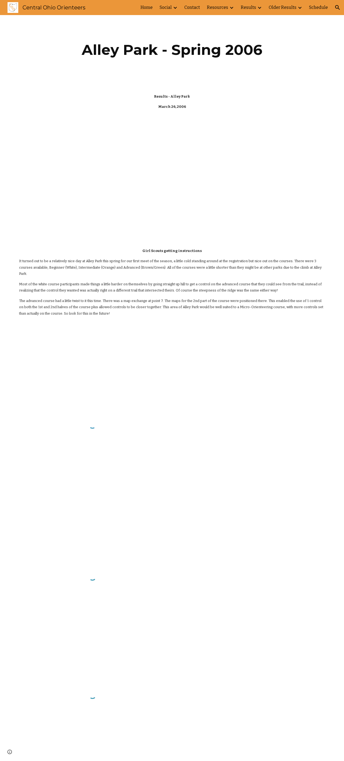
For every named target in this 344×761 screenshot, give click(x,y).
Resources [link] (217, 7)
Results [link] (248, 7)
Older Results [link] (282, 7)
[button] (337, 7)
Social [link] (166, 7)
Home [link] (147, 7)
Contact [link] (192, 7)
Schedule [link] (318, 7)
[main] (172, 50)
